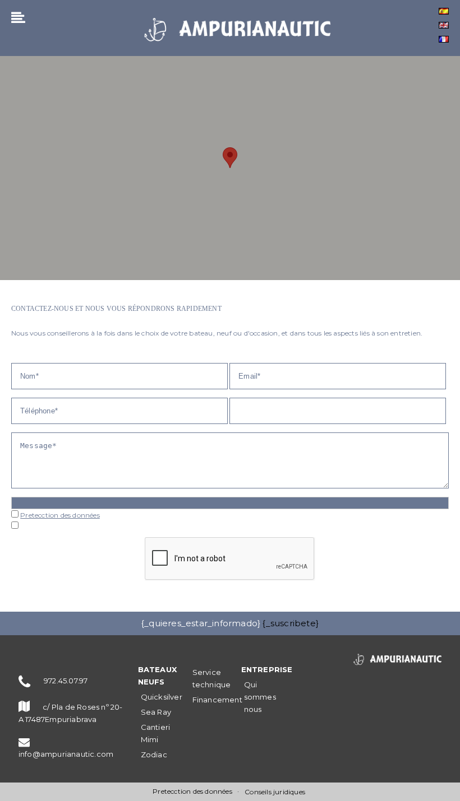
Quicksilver (161, 696)
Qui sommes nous (260, 697)
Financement (217, 699)
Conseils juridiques (275, 792)
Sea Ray (156, 711)
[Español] (443, 11)
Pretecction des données (60, 515)
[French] (443, 39)
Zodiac (154, 754)
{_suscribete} (291, 623)
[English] (443, 25)
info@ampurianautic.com (66, 753)
